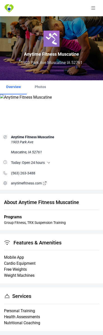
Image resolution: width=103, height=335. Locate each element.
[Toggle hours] (49, 163)
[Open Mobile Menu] (93, 8)
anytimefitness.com (26, 183)
